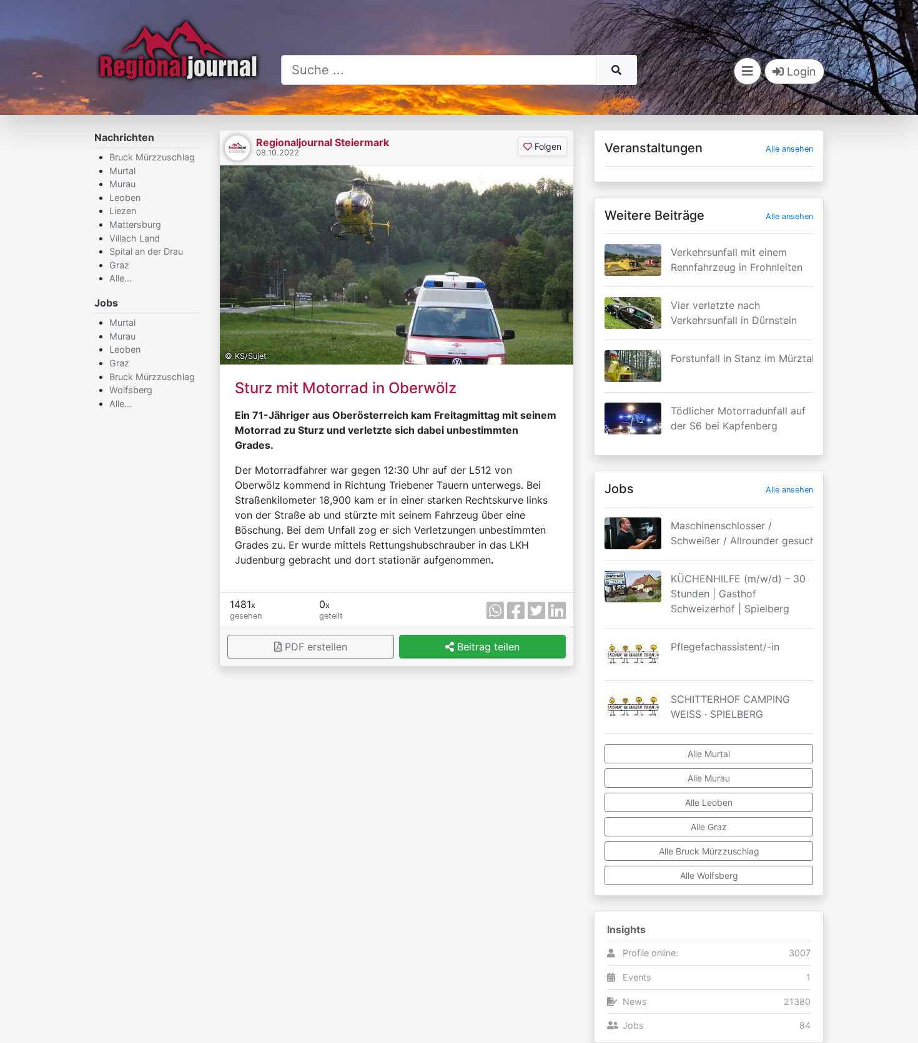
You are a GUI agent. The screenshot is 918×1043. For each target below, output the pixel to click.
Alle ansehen (789, 149)
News (635, 1001)
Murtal (122, 170)
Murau (122, 184)
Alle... (120, 278)
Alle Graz (709, 826)
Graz (119, 265)
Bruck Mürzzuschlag (152, 157)
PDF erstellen (314, 646)
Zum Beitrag (709, 276)
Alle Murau (709, 778)
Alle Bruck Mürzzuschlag (709, 851)
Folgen (546, 146)
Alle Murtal (709, 753)
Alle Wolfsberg (709, 875)
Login (800, 71)
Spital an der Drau (146, 251)
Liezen (122, 210)
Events (637, 977)
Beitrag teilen (487, 646)
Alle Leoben (709, 802)
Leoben (125, 197)
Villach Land (134, 238)
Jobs (633, 1025)
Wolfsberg (130, 389)
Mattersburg (135, 224)
